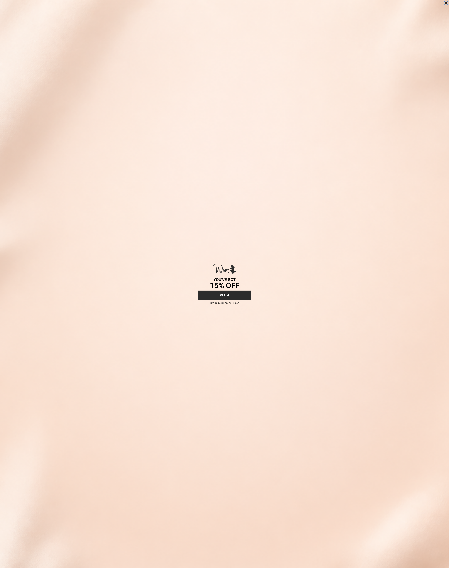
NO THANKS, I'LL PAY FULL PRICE (224, 303)
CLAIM (224, 295)
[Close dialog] (446, 3)
